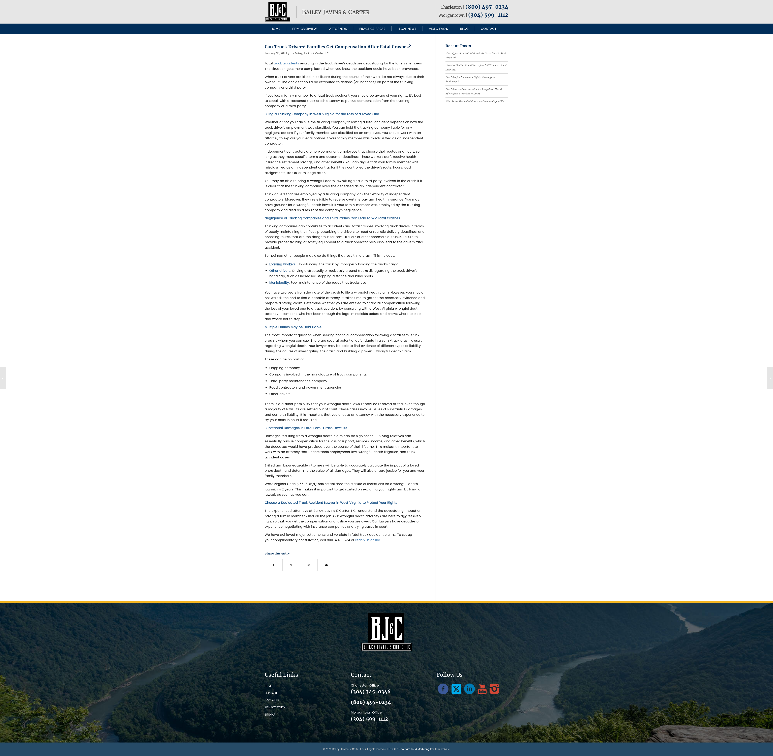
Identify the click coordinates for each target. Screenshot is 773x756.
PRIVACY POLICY (275, 707)
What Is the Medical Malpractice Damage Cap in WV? (475, 101)
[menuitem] (275, 29)
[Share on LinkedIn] (308, 565)
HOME (268, 686)
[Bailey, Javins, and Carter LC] (318, 12)
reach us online (367, 540)
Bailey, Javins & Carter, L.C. (312, 54)
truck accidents (286, 63)
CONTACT (271, 693)
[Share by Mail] (326, 565)
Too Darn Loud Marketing (414, 749)
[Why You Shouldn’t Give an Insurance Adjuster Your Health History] (770, 378)
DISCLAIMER (272, 700)
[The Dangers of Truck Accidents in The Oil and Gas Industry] (3, 378)
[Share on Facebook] (273, 565)
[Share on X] (291, 565)
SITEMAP (270, 715)
